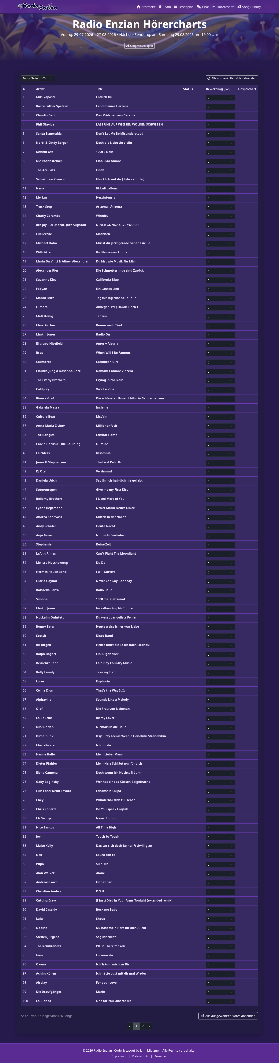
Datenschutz (140, 1056)
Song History (251, 7)
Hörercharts (225, 7)
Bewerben (160, 1056)
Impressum (119, 1056)
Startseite (149, 7)
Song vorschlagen (141, 46)
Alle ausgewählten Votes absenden (233, 78)
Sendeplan (186, 7)
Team (167, 7)
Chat (205, 7)
